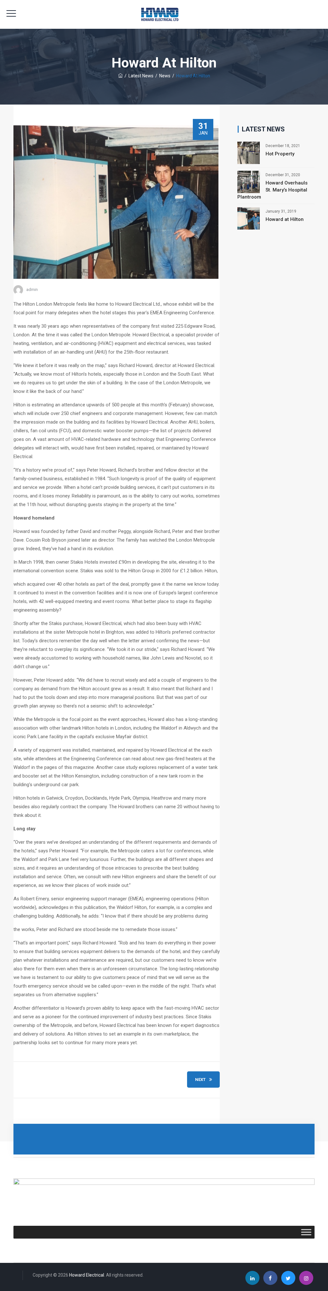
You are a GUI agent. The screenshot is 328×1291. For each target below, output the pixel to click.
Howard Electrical (86, 1275)
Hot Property (280, 154)
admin (32, 289)
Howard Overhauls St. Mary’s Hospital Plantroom (272, 190)
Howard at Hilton (285, 219)
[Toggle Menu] (306, 1232)
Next (200, 1079)
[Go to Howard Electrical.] (120, 75)
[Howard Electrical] (164, 14)
